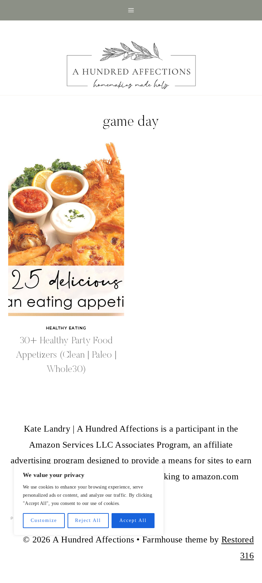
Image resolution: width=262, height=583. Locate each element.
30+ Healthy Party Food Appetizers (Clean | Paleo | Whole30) (66, 355)
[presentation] (66, 229)
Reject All (88, 520)
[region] (89, 499)
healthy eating (66, 328)
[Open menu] (131, 10)
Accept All (133, 520)
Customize (44, 520)
